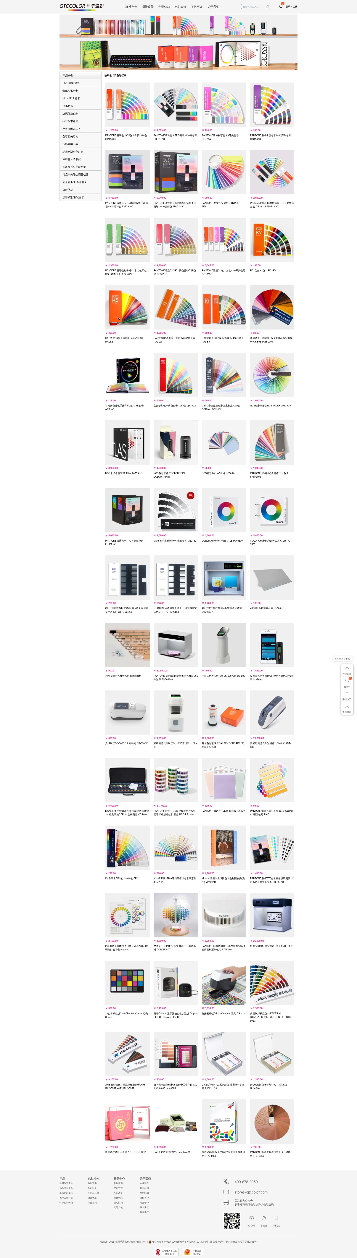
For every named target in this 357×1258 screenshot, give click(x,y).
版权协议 (144, 1212)
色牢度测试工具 (71, 128)
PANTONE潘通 (71, 83)
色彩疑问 (118, 1202)
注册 (295, 6)
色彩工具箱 (93, 1192)
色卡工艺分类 (66, 1197)
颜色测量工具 (66, 1187)
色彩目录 (92, 1187)
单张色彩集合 (66, 1192)
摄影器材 (67, 189)
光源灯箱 (164, 6)
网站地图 (144, 1192)
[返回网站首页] (82, 7)
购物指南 (118, 1183)
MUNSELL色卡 (71, 98)
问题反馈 (118, 1207)
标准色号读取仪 (71, 159)
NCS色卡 (67, 106)
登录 (288, 6)
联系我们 (144, 1187)
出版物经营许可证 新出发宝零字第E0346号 (233, 1241)
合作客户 (144, 1197)
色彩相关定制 (70, 136)
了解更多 (197, 6)
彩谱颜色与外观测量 (74, 167)
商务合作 (144, 1202)
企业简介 (144, 1183)
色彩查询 (180, 6)
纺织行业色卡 (70, 113)
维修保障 (118, 1197)
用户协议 (144, 1207)
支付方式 (118, 1187)
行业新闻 (92, 1202)
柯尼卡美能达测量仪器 (75, 174)
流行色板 (92, 1197)
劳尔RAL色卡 (70, 90)
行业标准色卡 (70, 121)
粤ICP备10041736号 (197, 1241)
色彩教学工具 (70, 144)
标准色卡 (131, 6)
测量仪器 (148, 6)
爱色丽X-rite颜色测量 (74, 182)
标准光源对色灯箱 (72, 151)
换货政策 (118, 1192)
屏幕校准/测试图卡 (73, 197)
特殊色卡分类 (66, 1202)
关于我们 (213, 6)
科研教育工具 (66, 1183)
